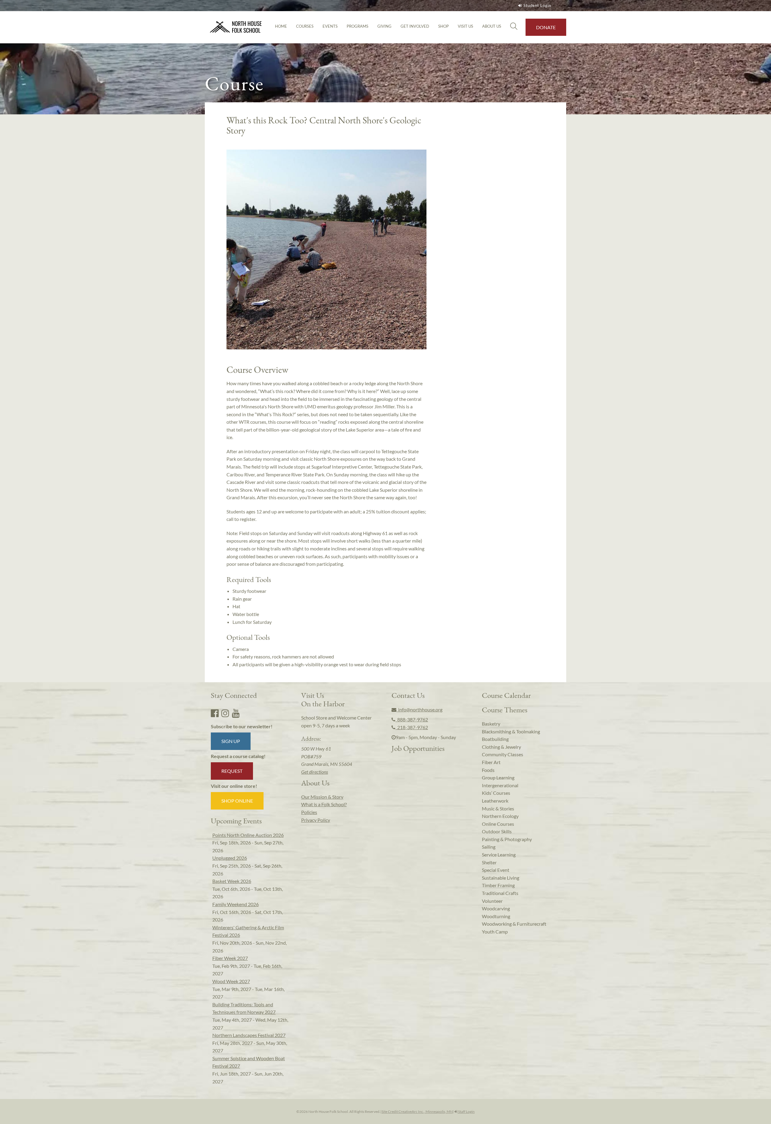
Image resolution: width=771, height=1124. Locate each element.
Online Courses (498, 824)
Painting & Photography (507, 839)
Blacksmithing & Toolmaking (511, 731)
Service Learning (499, 854)
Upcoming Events (236, 820)
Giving (384, 26)
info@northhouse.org (419, 709)
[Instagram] (225, 713)
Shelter (489, 862)
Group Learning (498, 777)
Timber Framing (498, 885)
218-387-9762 (411, 727)
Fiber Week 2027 (230, 958)
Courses (305, 26)
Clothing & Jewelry (501, 747)
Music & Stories (498, 808)
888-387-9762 (411, 719)
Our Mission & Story (322, 797)
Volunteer (492, 901)
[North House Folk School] (236, 27)
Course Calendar (506, 695)
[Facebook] (215, 713)
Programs (357, 26)
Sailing (488, 847)
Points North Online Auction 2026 (248, 835)
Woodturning (496, 916)
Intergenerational (500, 785)
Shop (443, 26)
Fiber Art (491, 762)
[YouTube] (236, 713)
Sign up (230, 741)
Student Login (537, 5)
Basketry (491, 723)
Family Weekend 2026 (235, 904)
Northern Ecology (500, 816)
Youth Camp (495, 931)
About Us (491, 26)
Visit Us (465, 26)
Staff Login (466, 1111)
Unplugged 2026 (229, 858)
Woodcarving (496, 908)
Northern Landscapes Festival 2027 (249, 1035)
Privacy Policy (315, 820)
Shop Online (237, 801)
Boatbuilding (495, 739)
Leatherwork (495, 801)
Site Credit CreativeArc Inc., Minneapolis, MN (417, 1111)
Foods (488, 770)
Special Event (495, 870)
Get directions (314, 772)
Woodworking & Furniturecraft (514, 924)
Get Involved (415, 26)
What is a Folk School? (324, 804)
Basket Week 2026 (231, 881)
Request (231, 771)
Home (281, 26)
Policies (309, 812)
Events (330, 26)
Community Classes (502, 754)
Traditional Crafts (500, 893)
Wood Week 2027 (231, 981)
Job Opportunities (418, 748)
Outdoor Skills (497, 831)
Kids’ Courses (496, 793)
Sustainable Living (500, 878)
